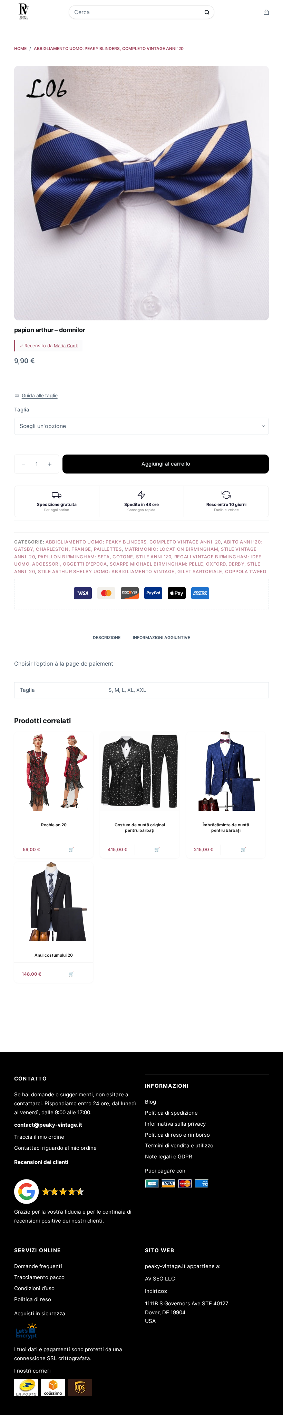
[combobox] (137, 12)
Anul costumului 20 (54, 955)
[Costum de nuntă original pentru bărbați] (139, 770)
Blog (150, 1101)
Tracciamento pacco (39, 1277)
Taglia (21, 409)
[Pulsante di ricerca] (207, 12)
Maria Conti (66, 345)
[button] (36, 395)
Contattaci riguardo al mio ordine (55, 1148)
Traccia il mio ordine (39, 1137)
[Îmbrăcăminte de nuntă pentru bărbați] (225, 770)
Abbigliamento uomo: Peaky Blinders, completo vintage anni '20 (133, 542)
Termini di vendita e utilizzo (179, 1145)
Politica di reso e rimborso (177, 1135)
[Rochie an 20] (53, 770)
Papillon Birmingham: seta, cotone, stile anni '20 (105, 556)
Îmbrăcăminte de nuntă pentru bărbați (226, 827)
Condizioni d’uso (34, 1288)
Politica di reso (32, 1299)
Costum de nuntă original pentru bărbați (140, 827)
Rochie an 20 (54, 824)
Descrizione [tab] (106, 637)
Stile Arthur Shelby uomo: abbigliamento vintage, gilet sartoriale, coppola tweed (152, 571)
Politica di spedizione (171, 1112)
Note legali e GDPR (168, 1156)
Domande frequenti (38, 1266)
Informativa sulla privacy (175, 1123)
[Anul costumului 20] (53, 901)
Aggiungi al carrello (166, 463)
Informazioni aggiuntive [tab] (161, 637)
